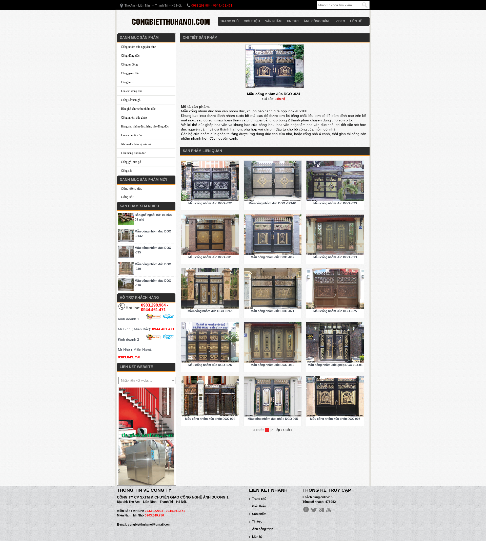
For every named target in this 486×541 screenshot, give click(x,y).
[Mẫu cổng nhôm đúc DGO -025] (335, 308)
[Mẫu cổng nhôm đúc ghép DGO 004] (210, 415)
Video (340, 21)
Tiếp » (278, 430)
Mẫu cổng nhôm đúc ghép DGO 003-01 (335, 365)
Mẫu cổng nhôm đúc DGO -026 (210, 365)
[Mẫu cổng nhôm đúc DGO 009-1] (210, 308)
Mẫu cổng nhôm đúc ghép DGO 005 (273, 419)
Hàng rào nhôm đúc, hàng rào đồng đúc (145, 126)
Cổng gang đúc (130, 73)
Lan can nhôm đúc (132, 135)
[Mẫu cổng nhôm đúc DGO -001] (210, 254)
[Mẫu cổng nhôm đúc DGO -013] (335, 254)
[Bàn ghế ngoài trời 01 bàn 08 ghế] (126, 224)
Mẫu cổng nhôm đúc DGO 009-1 (210, 311)
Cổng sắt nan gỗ (130, 100)
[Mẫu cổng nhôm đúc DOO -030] (126, 273)
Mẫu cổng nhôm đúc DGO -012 (272, 365)
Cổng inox (127, 82)
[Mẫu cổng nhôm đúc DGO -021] (272, 308)
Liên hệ (356, 21)
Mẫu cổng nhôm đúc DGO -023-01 (273, 203)
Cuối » (287, 430)
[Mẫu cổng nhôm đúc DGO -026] (210, 361)
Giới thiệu (252, 21)
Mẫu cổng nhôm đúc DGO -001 (210, 257)
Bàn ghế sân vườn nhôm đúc (138, 109)
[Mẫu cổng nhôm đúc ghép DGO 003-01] (335, 361)
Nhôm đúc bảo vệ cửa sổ (136, 144)
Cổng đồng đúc (130, 55)
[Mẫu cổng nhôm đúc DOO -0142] (126, 241)
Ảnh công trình (317, 21)
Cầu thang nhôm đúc (133, 153)
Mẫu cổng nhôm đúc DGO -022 (210, 203)
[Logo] (171, 26)
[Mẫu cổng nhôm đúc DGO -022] (210, 200)
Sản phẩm (273, 21)
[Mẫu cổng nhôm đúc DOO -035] (126, 257)
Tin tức (293, 21)
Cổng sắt (126, 170)
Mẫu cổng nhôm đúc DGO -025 (335, 311)
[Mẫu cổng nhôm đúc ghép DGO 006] (335, 415)
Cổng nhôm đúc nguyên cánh (138, 47)
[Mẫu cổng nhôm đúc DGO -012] (272, 361)
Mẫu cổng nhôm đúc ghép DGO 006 (335, 419)
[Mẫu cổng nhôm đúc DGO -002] (272, 254)
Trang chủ (229, 21)
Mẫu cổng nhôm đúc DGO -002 (272, 257)
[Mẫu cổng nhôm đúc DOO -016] (126, 290)
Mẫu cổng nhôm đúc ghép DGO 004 (210, 419)
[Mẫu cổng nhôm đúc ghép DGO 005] (272, 415)
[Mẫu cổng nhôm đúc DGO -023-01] (272, 200)
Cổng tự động (129, 64)
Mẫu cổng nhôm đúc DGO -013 (335, 257)
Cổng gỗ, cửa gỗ (131, 162)
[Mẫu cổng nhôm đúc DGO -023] (335, 200)
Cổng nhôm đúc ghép (134, 117)
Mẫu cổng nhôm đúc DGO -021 (272, 311)
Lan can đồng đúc (131, 91)
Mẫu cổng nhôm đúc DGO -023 (335, 203)
